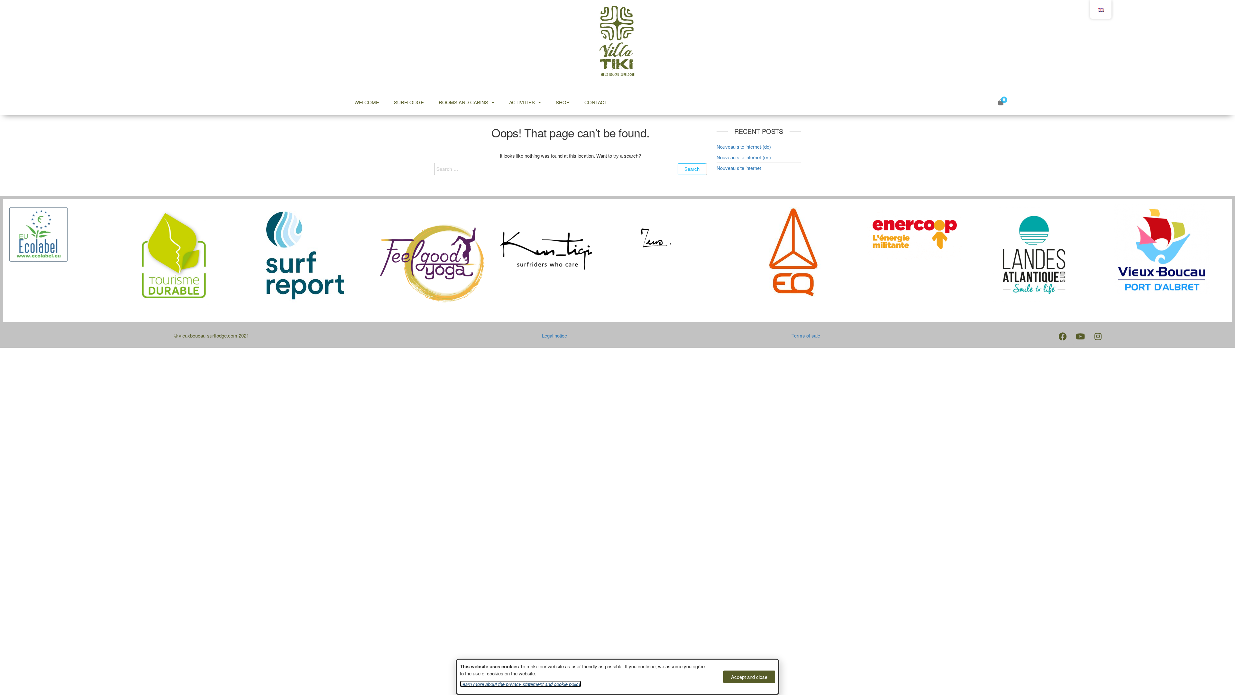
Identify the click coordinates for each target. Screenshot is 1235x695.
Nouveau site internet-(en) (744, 157)
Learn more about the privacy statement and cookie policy (520, 684)
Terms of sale (805, 335)
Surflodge (409, 102)
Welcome (366, 102)
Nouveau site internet (739, 167)
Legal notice (554, 335)
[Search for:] (570, 169)
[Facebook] (1063, 337)
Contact (595, 102)
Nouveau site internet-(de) (744, 146)
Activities (522, 102)
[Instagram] (1098, 337)
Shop (563, 102)
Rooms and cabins (463, 102)
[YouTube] (1080, 337)
